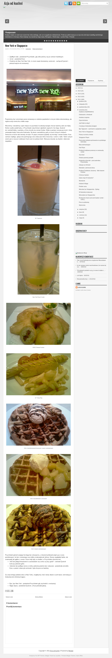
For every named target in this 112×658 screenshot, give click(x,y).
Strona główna (39, 596)
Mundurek (82, 181)
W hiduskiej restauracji (85, 192)
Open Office (79, 655)
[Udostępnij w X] (10, 591)
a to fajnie (80, 275)
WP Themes (41, 655)
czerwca (81, 215)
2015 (79, 88)
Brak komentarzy (38, 49)
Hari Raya (82, 147)
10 (64, 40)
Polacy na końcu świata (86, 134)
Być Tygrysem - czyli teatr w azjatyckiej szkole (92, 129)
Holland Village (83, 183)
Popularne (91, 80)
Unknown (82, 287)
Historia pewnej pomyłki (86, 157)
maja (80, 218)
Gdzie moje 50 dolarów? (86, 178)
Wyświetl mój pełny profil (83, 290)
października (83, 107)
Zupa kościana (83, 120)
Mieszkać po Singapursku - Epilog (89, 189)
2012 (79, 96)
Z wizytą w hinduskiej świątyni (88, 126)
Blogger (70, 651)
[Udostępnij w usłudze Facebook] (12, 591)
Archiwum (80, 80)
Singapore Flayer (84, 137)
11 (66, 40)
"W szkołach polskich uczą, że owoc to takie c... (91, 270)
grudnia (81, 101)
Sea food (81, 155)
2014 (79, 91)
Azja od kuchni (13, 3)
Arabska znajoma (84, 117)
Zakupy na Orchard (84, 165)
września (82, 110)
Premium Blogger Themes (68, 655)
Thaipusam (10, 32)
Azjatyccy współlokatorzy (86, 112)
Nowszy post (9, 596)
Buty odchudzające (84, 144)
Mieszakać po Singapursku (87, 195)
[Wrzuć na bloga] (8, 591)
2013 (79, 94)
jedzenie (28, 49)
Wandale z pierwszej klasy (87, 168)
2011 (79, 99)
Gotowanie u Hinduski (85, 114)
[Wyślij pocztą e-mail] (6, 591)
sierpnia (81, 209)
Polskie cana (83, 186)
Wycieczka (82, 205)
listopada (82, 104)
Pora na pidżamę (84, 202)
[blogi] (81, 253)
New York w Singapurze (16, 45)
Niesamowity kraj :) (82, 279)
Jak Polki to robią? (84, 123)
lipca (80, 212)
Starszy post (68, 596)
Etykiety (100, 80)
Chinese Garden (84, 175)
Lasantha (57, 655)
